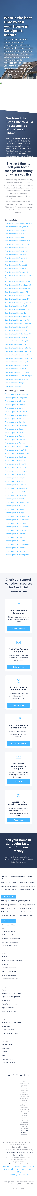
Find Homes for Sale (8, 935)
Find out (18, 782)
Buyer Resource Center (9, 946)
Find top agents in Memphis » (16, 478)
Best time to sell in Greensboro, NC (18, 285)
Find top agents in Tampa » (15, 551)
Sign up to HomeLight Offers (11, 997)
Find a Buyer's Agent (8, 931)
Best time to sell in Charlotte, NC (17, 255)
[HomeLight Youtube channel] (20, 1075)
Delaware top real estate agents (28, 915)
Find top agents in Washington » (17, 555)
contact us (24, 1134)
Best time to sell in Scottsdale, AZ (17, 365)
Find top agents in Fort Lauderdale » (18, 446)
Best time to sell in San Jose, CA (16, 362)
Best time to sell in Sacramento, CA (18, 348)
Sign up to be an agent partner (11, 993)
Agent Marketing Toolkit (9, 1011)
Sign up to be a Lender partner (11, 1022)
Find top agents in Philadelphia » (17, 502)
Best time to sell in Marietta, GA (16, 306)
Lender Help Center (8, 1030)
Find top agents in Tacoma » (15, 548)
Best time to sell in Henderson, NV (17, 289)
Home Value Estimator (9, 968)
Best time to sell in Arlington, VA (17, 227)
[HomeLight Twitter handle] (9, 1075)
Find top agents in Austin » (15, 408)
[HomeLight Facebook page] (13, 1075)
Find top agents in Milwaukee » (16, 485)
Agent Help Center (8, 1008)
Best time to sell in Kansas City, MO (18, 295)
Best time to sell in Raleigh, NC (16, 344)
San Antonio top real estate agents (9, 890)
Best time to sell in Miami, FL (15, 313)
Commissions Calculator (9, 979)
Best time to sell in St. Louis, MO (17, 372)
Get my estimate (18, 743)
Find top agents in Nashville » (16, 488)
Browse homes (18, 629)
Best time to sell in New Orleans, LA (18, 323)
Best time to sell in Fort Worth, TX (17, 281)
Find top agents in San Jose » (15, 530)
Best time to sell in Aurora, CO (16, 234)
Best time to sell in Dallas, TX (15, 262)
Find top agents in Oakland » (15, 495)
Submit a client (6, 1000)
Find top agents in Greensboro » (17, 453)
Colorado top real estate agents (28, 912)
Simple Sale (5, 964)
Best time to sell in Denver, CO (16, 265)
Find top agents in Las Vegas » (16, 467)
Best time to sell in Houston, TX (16, 292)
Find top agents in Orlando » (15, 499)
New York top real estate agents (9, 882)
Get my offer (18, 705)
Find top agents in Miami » (14, 481)
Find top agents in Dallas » (14, 432)
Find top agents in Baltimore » (16, 411)
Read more (18, 820)
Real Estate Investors (8, 1063)
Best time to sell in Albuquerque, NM (18, 223)
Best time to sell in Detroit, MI (16, 268)
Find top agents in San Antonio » (17, 520)
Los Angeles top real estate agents (28, 882)
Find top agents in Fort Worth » (16, 450)
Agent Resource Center (9, 1004)
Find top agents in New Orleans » (17, 492)
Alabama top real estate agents (9, 905)
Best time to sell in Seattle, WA (16, 369)
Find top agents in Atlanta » (15, 401)
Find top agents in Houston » (15, 460)
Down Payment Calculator (10, 942)
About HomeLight (7, 1044)
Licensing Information (18, 1174)
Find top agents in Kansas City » (16, 464)
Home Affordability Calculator (11, 938)
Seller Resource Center (9, 975)
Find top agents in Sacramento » (17, 516)
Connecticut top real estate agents (9, 915)
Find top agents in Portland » (15, 509)
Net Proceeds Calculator (10, 971)
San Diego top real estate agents (28, 890)
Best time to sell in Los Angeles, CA (18, 302)
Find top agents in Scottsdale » (16, 534)
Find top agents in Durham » (15, 443)
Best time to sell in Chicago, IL (16, 258)
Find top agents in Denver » (15, 436)
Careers (4, 1052)
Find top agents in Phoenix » (15, 506)
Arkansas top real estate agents (28, 908)
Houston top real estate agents (28, 886)
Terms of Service (19, 1147)
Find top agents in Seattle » (15, 537)
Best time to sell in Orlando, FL (16, 330)
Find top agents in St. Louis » (15, 541)
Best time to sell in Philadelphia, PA (18, 334)
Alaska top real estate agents (28, 905)
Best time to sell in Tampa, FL (16, 383)
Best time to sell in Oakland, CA (16, 327)
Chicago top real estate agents (9, 886)
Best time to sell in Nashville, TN (17, 320)
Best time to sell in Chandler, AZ (16, 251)
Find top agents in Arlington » (16, 398)
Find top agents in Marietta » (15, 474)
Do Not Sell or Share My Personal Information (18, 1153)
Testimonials (6, 1048)
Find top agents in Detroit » (15, 439)
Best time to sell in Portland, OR (16, 341)
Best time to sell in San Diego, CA (17, 355)
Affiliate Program (7, 1059)
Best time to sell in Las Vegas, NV (17, 299)
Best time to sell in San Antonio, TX (18, 351)
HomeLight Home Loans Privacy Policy (18, 1170)
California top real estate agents (9, 912)
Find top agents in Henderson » (16, 457)
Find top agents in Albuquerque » (17, 394)
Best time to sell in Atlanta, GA (16, 230)
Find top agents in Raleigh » (15, 513)
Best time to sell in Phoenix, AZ (16, 337)
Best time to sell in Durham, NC (16, 272)
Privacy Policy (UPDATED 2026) (19, 1149)
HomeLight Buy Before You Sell (12, 960)
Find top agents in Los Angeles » (17, 471)
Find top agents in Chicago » (15, 429)
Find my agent (19, 667)
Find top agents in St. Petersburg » (17, 544)
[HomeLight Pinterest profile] (24, 1075)
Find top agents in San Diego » (16, 523)
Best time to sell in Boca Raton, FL (17, 244)
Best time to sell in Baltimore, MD (17, 241)
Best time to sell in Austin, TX (15, 237)
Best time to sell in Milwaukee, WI (17, 316)
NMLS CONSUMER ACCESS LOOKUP (18, 1166)
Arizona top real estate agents (9, 908)
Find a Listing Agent (8, 957)
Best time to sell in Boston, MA (16, 248)
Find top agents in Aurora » (15, 405)
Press (4, 1055)
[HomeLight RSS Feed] (28, 1075)
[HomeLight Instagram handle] (17, 1075)
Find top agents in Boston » (15, 418)
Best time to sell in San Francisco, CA (18, 358)
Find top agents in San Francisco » (17, 527)
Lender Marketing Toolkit (10, 1033)
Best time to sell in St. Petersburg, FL (18, 376)
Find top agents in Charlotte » (16, 425)
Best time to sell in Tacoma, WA (16, 379)
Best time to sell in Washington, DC (18, 386)
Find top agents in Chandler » (16, 422)
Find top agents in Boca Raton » (16, 415)
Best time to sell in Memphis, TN (17, 309)
